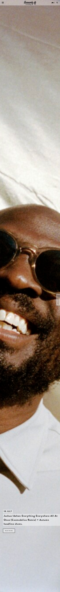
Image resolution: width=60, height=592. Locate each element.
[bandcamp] (53, 2)
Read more (9, 530)
